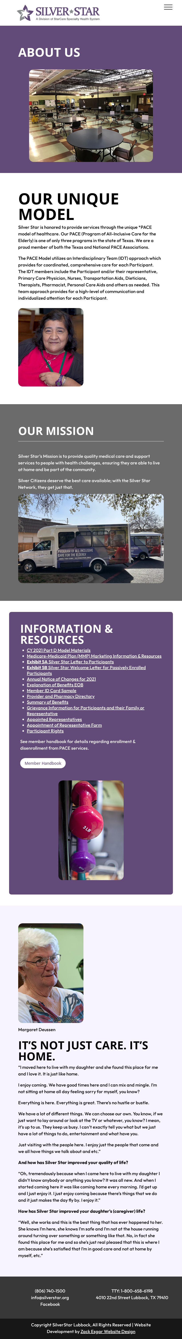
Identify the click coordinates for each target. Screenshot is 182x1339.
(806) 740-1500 (50, 1291)
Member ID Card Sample (51, 690)
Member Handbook (43, 763)
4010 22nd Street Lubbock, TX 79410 (132, 1297)
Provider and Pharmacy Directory (61, 696)
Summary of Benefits (47, 702)
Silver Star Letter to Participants (70, 661)
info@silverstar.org (50, 1297)
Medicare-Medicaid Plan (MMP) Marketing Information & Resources (94, 656)
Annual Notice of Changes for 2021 (61, 679)
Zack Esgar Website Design (108, 1331)
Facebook (50, 1304)
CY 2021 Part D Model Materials (59, 650)
